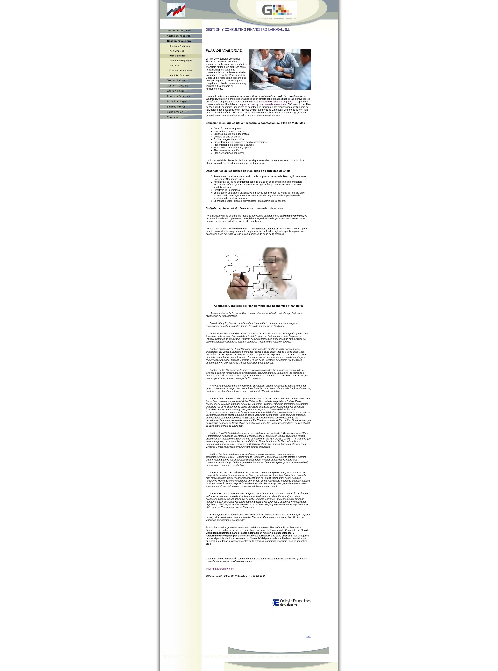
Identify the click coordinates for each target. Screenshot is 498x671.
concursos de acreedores (272, 104)
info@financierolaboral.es (220, 568)
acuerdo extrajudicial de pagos (276, 101)
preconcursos (249, 104)
